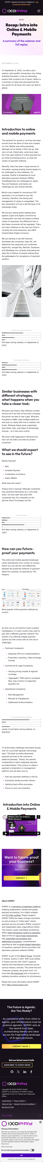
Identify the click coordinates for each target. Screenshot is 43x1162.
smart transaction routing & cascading (23, 933)
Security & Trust (8, 1107)
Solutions (7, 1115)
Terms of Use (7, 1104)
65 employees (17, 973)
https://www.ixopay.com (17, 985)
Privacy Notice (19, 1101)
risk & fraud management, (27, 936)
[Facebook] (31, 1071)
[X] (18, 1071)
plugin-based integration (29, 944)
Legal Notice (6, 1101)
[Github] (12, 1071)
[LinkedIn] (24, 1071)
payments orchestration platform (26, 906)
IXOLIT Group (26, 956)
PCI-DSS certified (13, 915)
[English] (14, 11)
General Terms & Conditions (24, 1104)
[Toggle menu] (39, 11)
